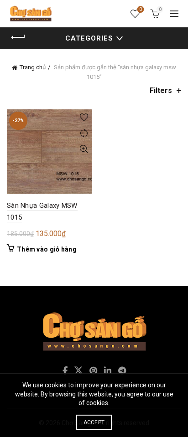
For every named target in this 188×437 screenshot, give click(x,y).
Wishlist (140, 9)
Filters (161, 90)
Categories (89, 38)
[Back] (18, 37)
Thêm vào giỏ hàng (47, 249)
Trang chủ (33, 67)
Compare (84, 133)
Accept (94, 422)
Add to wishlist (84, 117)
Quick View (84, 149)
